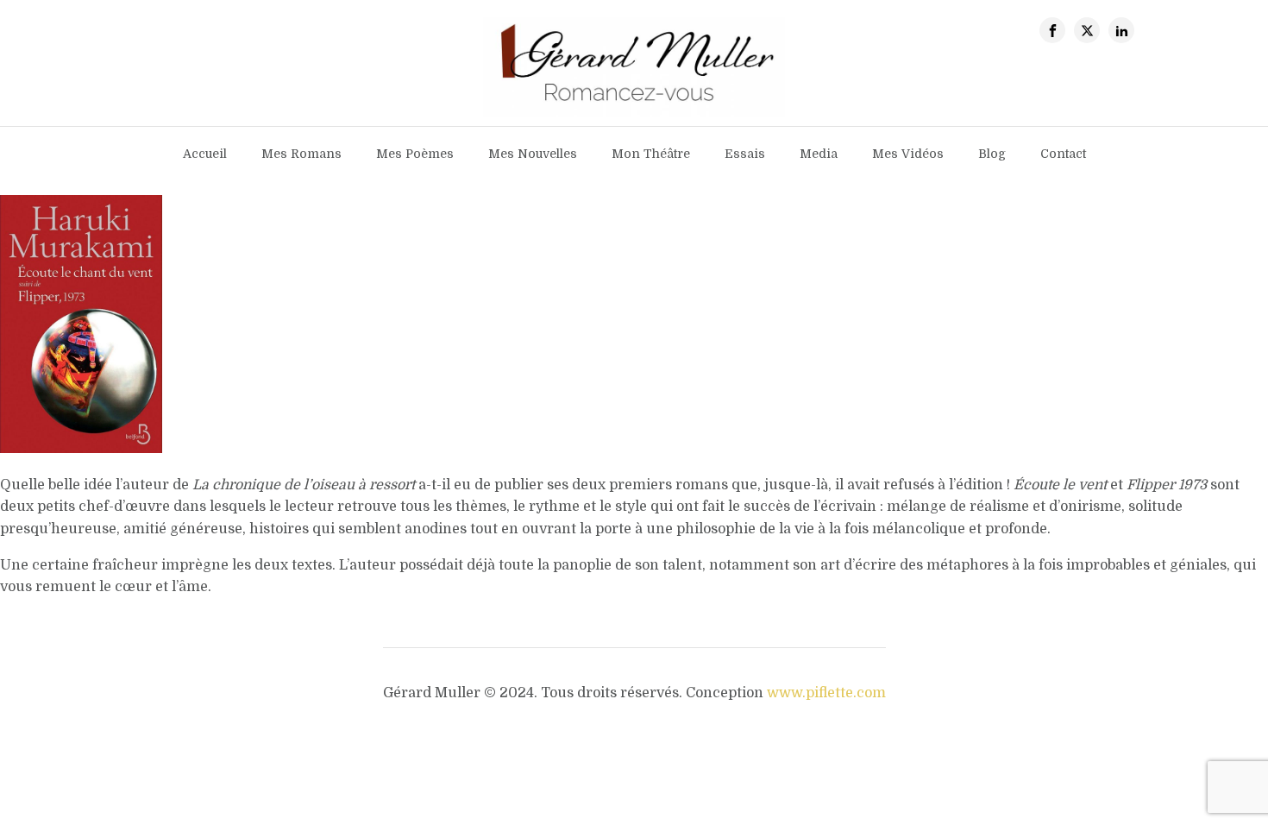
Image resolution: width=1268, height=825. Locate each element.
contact (1063, 154)
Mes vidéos (908, 154)
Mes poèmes (415, 154)
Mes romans (301, 154)
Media (819, 154)
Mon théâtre (651, 154)
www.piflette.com (826, 693)
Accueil (205, 154)
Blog (992, 154)
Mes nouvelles (532, 154)
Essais (745, 154)
